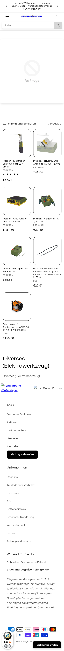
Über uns (12, 477)
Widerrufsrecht (16, 525)
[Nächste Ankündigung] (57, 6)
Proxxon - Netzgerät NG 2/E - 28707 (46, 220)
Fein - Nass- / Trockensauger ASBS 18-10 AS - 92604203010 (16, 327)
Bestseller (13, 446)
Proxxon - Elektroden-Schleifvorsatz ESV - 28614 (14, 164)
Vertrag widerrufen (22, 454)
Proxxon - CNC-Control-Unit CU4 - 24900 (15, 220)
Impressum (13, 493)
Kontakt (11, 533)
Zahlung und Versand (20, 541)
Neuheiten (13, 438)
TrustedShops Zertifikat (21, 485)
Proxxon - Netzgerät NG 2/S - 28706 (16, 270)
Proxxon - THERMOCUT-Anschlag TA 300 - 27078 (46, 162)
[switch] (7, 646)
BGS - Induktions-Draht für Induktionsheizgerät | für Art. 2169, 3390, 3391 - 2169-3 (47, 273)
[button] (7, 16)
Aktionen (12, 422)
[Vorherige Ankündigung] (6, 6)
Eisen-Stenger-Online (26, 642)
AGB (9, 501)
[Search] (58, 25)
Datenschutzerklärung (20, 517)
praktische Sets (16, 430)
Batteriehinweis (16, 509)
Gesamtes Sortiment (19, 414)
